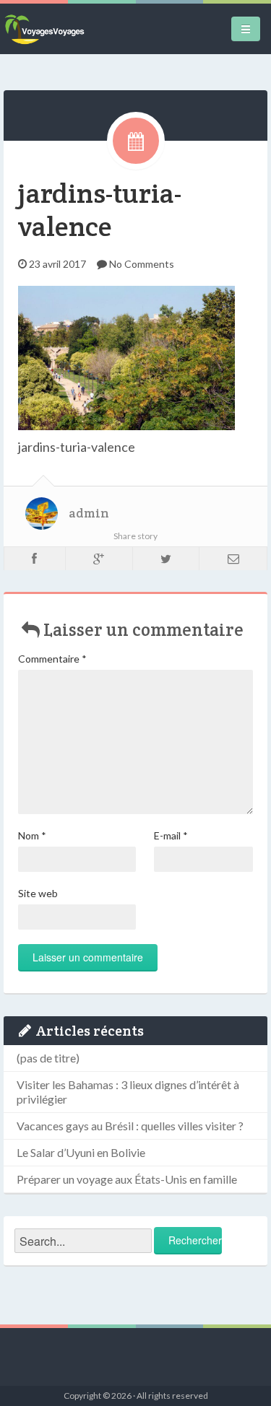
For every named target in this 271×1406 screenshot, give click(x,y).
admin (89, 513)
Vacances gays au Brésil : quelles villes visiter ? (130, 1125)
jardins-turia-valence (99, 209)
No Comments (141, 264)
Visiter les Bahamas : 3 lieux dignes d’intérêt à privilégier (128, 1092)
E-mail (171, 835)
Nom (32, 835)
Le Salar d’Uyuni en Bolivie (81, 1152)
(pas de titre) (48, 1058)
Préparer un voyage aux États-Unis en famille (127, 1179)
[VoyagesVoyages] (44, 29)
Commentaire (52, 658)
